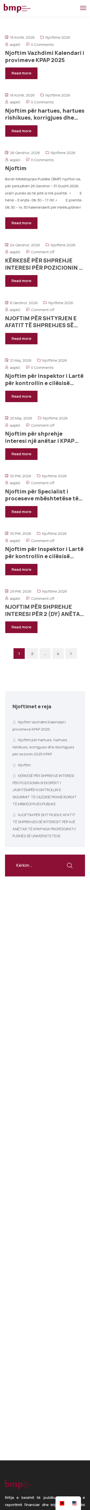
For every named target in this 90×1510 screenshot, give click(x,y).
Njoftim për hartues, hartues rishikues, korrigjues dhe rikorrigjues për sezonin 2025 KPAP (43, 747)
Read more (21, 73)
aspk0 (15, 44)
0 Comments (42, 44)
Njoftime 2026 (58, 37)
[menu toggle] (83, 8)
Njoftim (24, 765)
